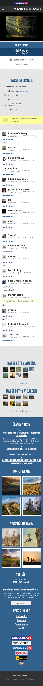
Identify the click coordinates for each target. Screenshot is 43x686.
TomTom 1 (14, 334)
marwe (12, 256)
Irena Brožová (16, 158)
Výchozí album (22, 91)
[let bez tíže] (31, 369)
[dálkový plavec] (18, 369)
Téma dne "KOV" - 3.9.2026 (20, 581)
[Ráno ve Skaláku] (5, 403)
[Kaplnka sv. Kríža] (5, 397)
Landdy (12, 168)
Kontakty (21, 628)
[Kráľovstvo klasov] (25, 403)
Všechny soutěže (19, 603)
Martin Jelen (18, 59)
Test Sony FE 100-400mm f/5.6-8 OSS (21, 454)
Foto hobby (14, 270)
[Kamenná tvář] (25, 397)
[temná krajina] (5, 369)
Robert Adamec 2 (18, 324)
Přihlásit (19, 9)
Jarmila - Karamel (18, 189)
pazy (10, 221)
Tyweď (12, 235)
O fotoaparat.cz (21, 616)
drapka (12, 310)
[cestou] (18, 375)
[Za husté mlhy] (18, 403)
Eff (9, 200)
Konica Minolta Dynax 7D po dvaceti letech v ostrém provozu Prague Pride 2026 (21, 434)
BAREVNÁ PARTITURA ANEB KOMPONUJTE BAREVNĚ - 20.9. (20, 589)
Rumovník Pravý (17, 133)
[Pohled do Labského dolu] (18, 397)
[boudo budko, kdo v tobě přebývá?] (25, 369)
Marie (11, 147)
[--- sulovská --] (12, 397)
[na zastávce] (12, 375)
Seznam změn (21, 620)
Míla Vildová (15, 210)
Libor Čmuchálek (18, 179)
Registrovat (32, 9)
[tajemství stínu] (5, 375)
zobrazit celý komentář (25, 301)
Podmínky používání (21, 624)
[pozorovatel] (25, 375)
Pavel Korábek (16, 245)
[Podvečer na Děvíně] (31, 397)
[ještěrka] (12, 369)
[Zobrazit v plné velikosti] (21, 26)
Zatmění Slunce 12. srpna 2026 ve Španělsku (21, 448)
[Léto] (12, 403)
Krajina (25, 64)
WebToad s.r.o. (31, 679)
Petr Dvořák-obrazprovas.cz (21, 280)
